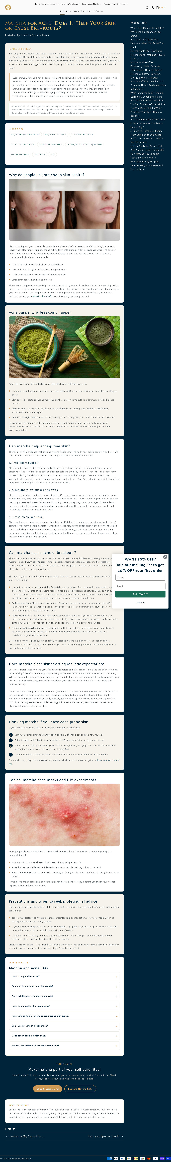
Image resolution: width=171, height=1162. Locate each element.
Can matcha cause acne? (22, 144)
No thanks (140, 602)
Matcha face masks (20, 154)
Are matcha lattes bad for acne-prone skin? (35, 1045)
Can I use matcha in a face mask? (30, 1026)
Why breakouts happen (55, 134)
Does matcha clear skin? (50, 144)
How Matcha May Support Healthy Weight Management (146, 163)
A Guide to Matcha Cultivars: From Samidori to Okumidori (146, 133)
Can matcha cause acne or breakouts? (32, 986)
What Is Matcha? (42, 296)
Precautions (39, 154)
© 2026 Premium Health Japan (15, 1158)
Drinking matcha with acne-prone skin (84, 144)
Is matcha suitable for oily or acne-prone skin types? (40, 1016)
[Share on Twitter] (9, 1128)
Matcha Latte (137, 169)
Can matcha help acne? (82, 134)
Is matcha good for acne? (26, 976)
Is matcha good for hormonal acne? (31, 1006)
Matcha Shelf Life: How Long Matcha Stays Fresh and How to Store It (147, 55)
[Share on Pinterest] (14, 1128)
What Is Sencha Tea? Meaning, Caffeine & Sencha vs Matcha (147, 95)
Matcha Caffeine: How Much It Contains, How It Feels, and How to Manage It (148, 85)
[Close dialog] (165, 557)
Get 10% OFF (140, 594)
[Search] (147, 7)
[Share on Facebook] (6, 1128)
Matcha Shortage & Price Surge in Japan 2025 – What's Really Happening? (147, 123)
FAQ (53, 154)
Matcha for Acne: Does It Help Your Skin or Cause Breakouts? (147, 148)
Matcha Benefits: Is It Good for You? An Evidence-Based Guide (147, 102)
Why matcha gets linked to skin (25, 134)
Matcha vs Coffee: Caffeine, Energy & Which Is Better (145, 76)
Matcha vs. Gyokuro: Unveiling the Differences (147, 140)
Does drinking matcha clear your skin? (32, 996)
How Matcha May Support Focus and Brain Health (144, 156)
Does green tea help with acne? (29, 1035)
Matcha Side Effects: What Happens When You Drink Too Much (147, 43)
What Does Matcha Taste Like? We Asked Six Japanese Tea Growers (147, 32)
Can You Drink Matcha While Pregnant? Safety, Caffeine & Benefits (146, 112)
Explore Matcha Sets (80, 1089)
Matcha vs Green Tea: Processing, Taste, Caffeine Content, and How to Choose (146, 66)
